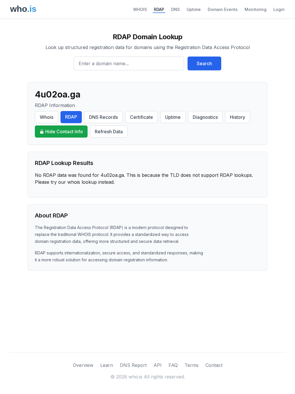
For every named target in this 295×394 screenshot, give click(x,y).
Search (204, 63)
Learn (106, 365)
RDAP (159, 9)
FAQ (173, 365)
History (237, 117)
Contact (213, 365)
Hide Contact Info (64, 131)
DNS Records (103, 117)
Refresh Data (109, 131)
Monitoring (255, 9)
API (158, 365)
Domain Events (223, 9)
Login (279, 9)
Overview (83, 365)
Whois (46, 117)
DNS (175, 9)
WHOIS (140, 9)
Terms (191, 365)
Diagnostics (205, 117)
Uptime (194, 9)
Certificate (141, 117)
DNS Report (133, 365)
